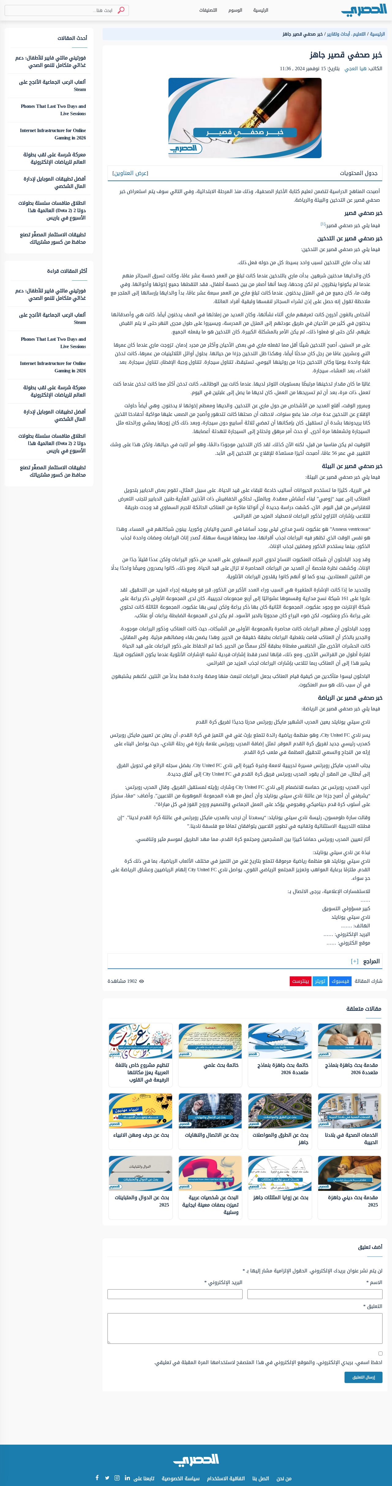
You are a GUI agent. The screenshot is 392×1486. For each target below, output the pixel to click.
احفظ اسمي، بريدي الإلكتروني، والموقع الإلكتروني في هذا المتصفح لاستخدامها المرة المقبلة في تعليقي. (268, 1362)
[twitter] (107, 1478)
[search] (118, 10)
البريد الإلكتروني (223, 1282)
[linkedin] (127, 1478)
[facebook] (97, 1478)
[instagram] (117, 1479)
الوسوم (235, 10)
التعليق (373, 1306)
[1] (323, 224)
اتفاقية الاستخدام (226, 1478)
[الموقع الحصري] (364, 10)
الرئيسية (260, 10)
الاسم (374, 1282)
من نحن (284, 1478)
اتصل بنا (260, 1478)
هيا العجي (356, 68)
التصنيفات (208, 10)
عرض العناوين (130, 173)
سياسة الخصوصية (181, 1478)
